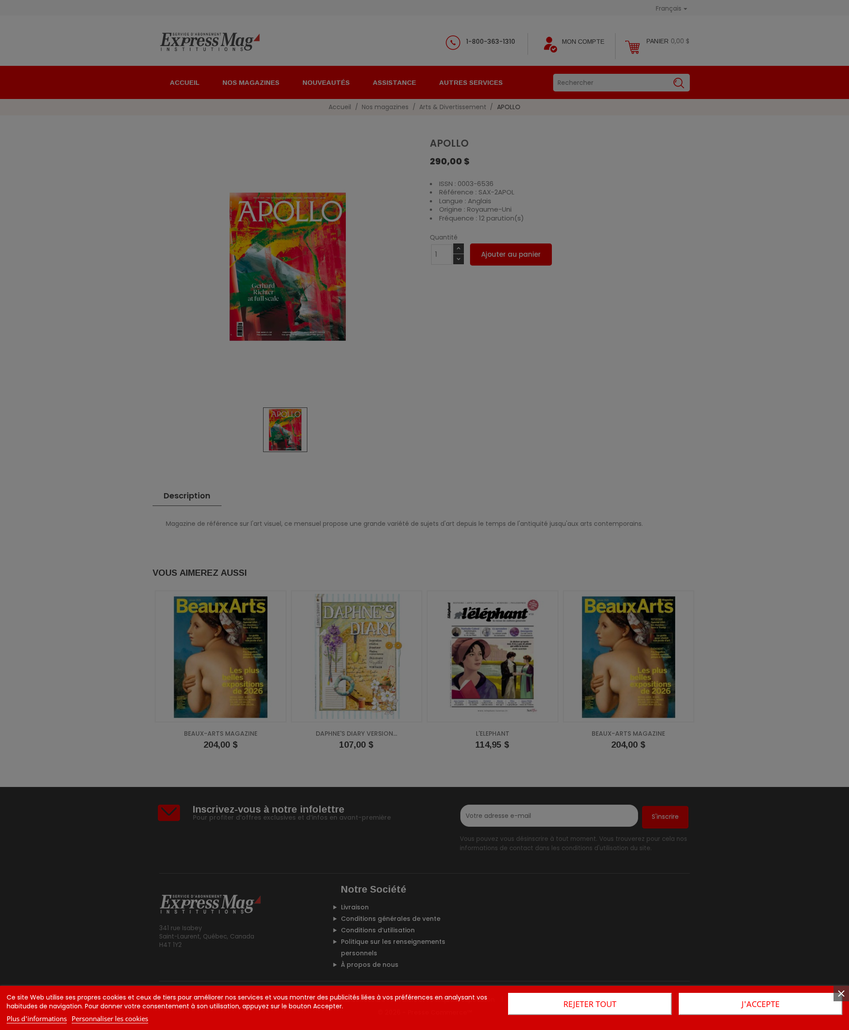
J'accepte (761, 1004)
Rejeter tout (589, 1004)
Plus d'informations (37, 1018)
